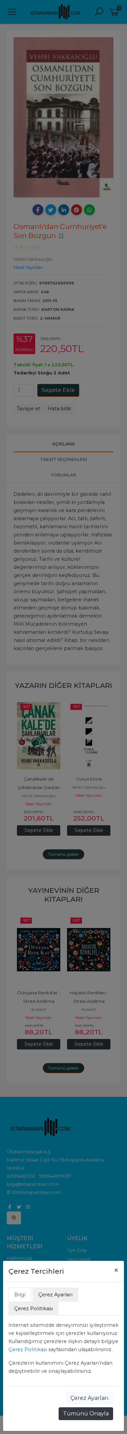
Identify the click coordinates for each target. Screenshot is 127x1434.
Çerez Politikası (27, 1349)
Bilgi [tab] (19, 1295)
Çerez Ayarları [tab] (55, 1295)
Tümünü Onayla (86, 1413)
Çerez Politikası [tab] (33, 1308)
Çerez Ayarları (89, 1398)
